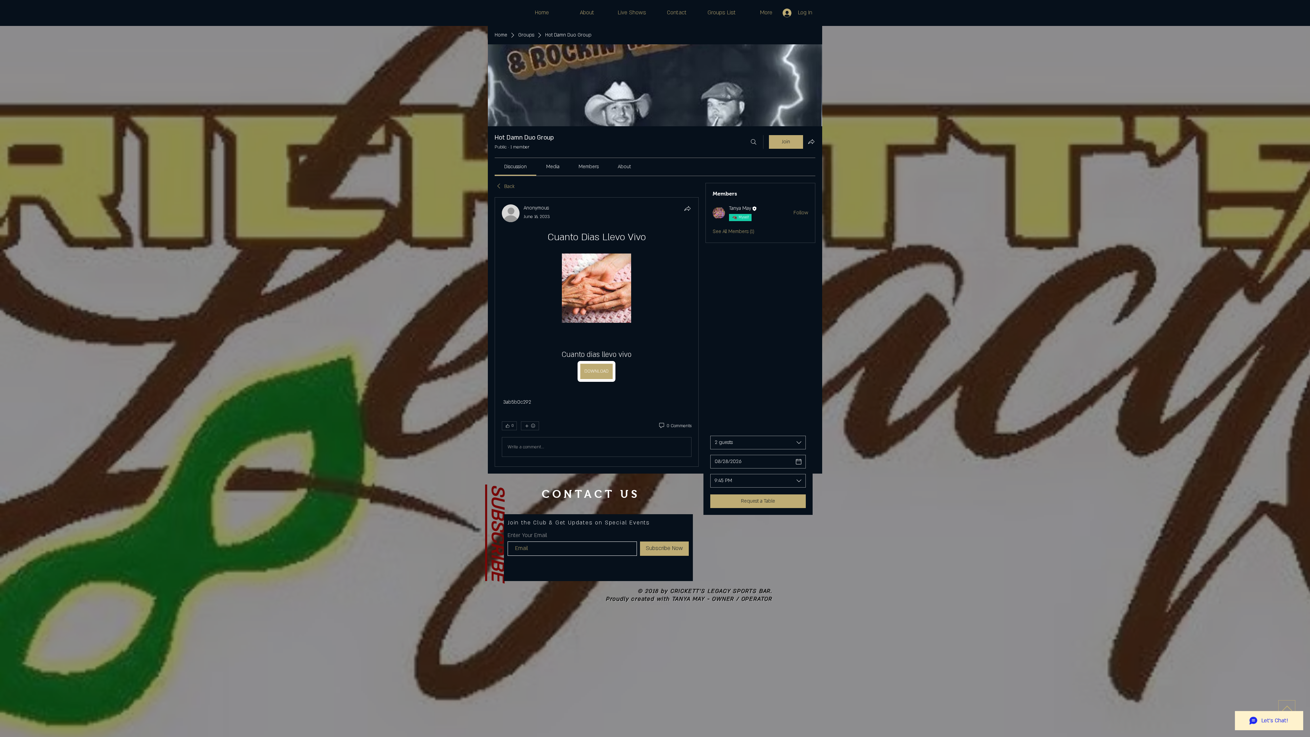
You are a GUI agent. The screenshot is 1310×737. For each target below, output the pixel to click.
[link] (515, 166)
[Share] (687, 208)
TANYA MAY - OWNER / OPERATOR (722, 599)
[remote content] (596, 289)
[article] (597, 332)
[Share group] (811, 142)
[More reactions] (530, 425)
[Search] (753, 142)
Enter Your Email (527, 535)
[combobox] (758, 442)
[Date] (799, 462)
